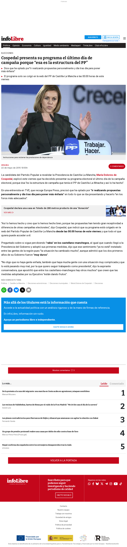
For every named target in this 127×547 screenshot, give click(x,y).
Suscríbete (93, 37)
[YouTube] (116, 484)
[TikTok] (120, 484)
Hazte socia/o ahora (63, 327)
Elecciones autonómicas (37, 283)
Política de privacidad (63, 525)
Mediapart (76, 45)
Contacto (63, 506)
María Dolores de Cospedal (81, 283)
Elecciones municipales (59, 283)
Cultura (37, 45)
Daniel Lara (6, 408)
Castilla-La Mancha (17, 283)
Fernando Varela (8, 421)
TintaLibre (87, 45)
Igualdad (47, 45)
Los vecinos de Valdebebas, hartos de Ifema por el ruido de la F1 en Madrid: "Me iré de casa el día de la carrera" (49, 405)
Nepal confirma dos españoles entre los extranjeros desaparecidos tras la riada (36, 445)
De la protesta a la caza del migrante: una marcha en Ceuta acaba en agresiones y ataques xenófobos (46, 391)
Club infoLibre (101, 45)
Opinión (16, 45)
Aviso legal (63, 521)
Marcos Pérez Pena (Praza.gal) (14, 435)
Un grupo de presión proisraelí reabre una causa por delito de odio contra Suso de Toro (40, 431)
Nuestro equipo (63, 510)
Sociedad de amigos (63, 517)
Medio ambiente (61, 45)
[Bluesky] (97, 484)
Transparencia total (110, 41)
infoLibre (5, 448)
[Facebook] (93, 484)
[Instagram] (111, 484)
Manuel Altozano (9, 394)
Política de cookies (63, 528)
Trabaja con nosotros (63, 514)
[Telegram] (106, 484)
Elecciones (99, 283)
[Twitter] (101, 484)
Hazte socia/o (64, 495)
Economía (26, 45)
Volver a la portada (63, 460)
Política (6, 45)
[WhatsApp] (89, 484)
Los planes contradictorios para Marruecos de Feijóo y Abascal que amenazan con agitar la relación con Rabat (50, 418)
